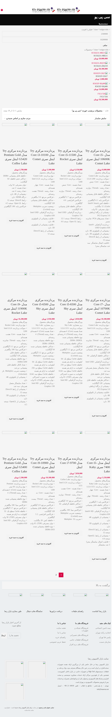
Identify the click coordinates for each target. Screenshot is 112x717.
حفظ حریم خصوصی (58, 642)
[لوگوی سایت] (68, 9)
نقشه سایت (61, 628)
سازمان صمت (105, 642)
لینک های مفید (105, 623)
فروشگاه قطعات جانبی (79, 640)
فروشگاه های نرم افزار (78, 644)
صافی (105, 45)
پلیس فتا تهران (105, 637)
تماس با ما (62, 623)
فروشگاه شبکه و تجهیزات (81, 629)
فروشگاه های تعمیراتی (79, 635)
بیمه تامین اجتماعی (103, 628)
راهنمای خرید (60, 637)
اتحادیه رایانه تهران (103, 633)
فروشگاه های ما (81, 623)
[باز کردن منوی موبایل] (108, 9)
